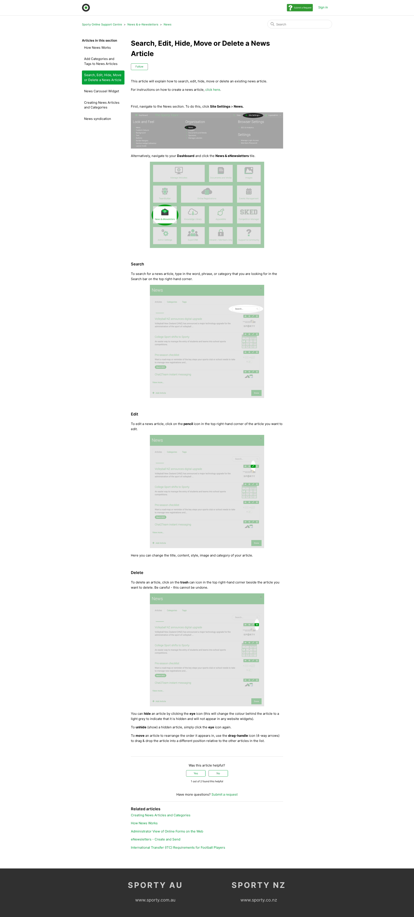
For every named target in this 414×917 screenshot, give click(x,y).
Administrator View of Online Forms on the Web (167, 831)
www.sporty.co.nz (258, 900)
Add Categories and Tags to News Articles (101, 61)
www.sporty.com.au (155, 900)
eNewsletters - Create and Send (155, 839)
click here (212, 90)
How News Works (97, 47)
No (218, 773)
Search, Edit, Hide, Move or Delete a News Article (102, 77)
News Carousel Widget (101, 91)
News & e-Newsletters (142, 24)
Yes (196, 773)
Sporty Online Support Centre (102, 24)
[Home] (86, 8)
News (167, 24)
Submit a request (225, 794)
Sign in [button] (323, 7)
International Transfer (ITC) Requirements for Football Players (178, 847)
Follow (139, 66)
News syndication (97, 119)
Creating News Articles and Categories (101, 105)
